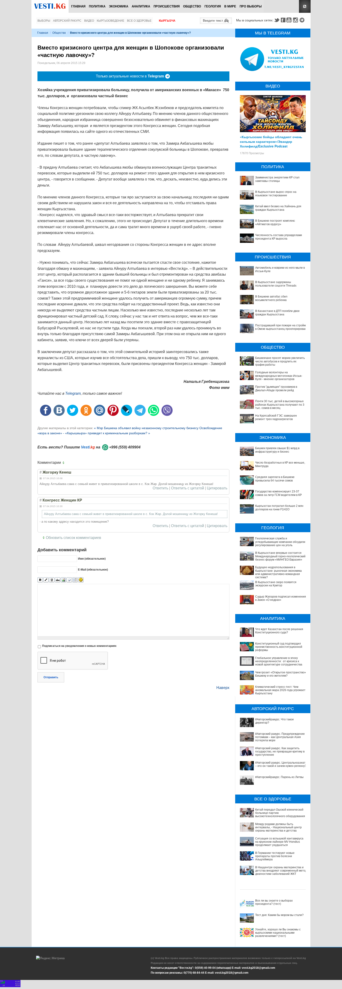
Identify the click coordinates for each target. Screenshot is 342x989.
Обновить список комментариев (73, 538)
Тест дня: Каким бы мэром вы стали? (279, 915)
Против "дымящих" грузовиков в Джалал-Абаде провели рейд (276, 388)
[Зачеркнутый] (57, 580)
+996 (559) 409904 (125, 447)
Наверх (222, 688)
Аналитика (141, 6)
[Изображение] (63, 580)
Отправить (51, 677)
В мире (230, 6)
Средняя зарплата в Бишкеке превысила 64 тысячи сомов (275, 478)
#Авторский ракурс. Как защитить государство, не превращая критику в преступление (280, 752)
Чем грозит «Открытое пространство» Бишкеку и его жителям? (280, 674)
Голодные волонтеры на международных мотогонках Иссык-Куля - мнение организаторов (278, 376)
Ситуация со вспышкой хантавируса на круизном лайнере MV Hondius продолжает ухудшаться (279, 842)
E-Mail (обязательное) (93, 569)
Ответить (160, 488)
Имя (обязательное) (92, 558)
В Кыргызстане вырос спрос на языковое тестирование (275, 193)
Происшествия (167, 6)
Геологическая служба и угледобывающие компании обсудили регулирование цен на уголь (280, 542)
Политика (97, 6)
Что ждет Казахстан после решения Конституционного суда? (279, 631)
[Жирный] (40, 580)
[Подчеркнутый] (51, 580)
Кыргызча (167, 20)
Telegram (302, 20)
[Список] (75, 580)
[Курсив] (46, 580)
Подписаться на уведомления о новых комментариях (79, 646)
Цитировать (217, 488)
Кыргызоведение (110, 20)
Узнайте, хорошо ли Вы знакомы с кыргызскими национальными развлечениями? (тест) (278, 933)
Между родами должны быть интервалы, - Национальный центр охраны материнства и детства (278, 827)
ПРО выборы (251, 6)
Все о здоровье (139, 20)
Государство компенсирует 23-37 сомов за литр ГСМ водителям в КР (278, 493)
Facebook (283, 20)
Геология (213, 6)
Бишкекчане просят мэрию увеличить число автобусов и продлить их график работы (280, 361)
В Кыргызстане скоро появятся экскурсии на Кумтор (275, 584)
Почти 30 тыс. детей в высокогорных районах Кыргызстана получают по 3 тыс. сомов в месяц (279, 405)
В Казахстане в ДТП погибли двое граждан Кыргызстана (277, 312)
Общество (192, 6)
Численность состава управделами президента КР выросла (278, 237)
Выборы (43, 20)
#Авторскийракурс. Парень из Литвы (279, 777)
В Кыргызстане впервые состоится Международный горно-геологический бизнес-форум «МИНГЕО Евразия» (280, 556)
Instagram (296, 20)
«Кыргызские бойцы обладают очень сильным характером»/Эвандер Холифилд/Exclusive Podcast (271, 141)
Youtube (289, 20)
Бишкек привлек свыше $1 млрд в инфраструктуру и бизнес (277, 450)
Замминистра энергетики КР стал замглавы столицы (277, 179)
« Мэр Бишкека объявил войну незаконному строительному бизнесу (146, 428)
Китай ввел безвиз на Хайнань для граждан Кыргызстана (278, 208)
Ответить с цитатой (187, 488)
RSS (305, 6)
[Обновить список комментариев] (64, 463)
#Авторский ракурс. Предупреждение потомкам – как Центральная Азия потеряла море (280, 737)
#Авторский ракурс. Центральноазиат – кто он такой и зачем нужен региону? (280, 764)
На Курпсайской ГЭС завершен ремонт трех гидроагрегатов (276, 417)
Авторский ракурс (67, 20)
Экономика (118, 6)
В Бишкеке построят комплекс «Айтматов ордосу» (275, 222)
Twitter (276, 20)
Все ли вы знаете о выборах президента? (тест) (274, 902)
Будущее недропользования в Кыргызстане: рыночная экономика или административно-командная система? (278, 572)
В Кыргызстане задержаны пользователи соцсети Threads (275, 284)
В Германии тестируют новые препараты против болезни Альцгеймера (275, 856)
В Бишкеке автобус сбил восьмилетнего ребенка (271, 298)
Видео (89, 20)
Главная (78, 6)
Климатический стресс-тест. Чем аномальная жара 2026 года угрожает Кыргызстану (280, 690)
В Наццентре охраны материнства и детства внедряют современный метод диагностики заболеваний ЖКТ (281, 871)
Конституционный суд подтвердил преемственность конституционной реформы (278, 647)
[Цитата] (69, 580)
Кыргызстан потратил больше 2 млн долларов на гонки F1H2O (279, 507)
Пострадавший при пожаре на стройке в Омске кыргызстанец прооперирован (281, 327)
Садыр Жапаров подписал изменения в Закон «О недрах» (280, 598)
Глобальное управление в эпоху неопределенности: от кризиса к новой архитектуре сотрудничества (278, 661)
